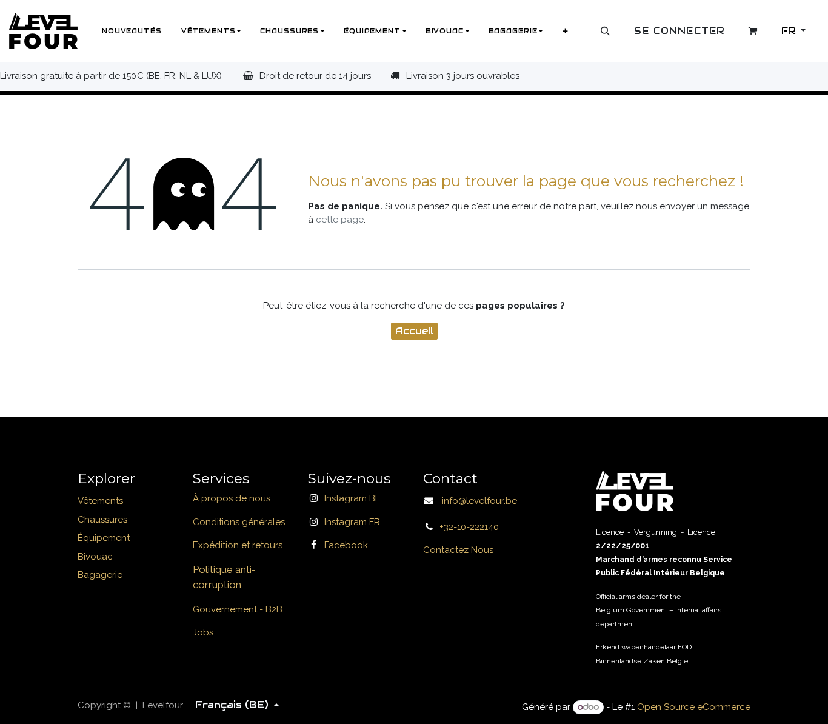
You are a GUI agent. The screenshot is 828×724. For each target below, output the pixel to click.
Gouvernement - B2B (237, 609)
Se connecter (679, 30)
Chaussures (102, 519)
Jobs (203, 633)
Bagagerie (100, 575)
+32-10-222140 (469, 526)
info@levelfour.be (476, 501)
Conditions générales (239, 522)
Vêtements (100, 501)
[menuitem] (132, 31)
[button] (605, 31)
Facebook (346, 545)
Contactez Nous (458, 550)
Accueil (414, 331)
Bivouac (95, 556)
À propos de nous (231, 499)
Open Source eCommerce (693, 707)
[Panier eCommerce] (753, 31)
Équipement (104, 538)
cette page (340, 219)
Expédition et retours (237, 545)
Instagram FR (352, 522)
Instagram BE (352, 499)
